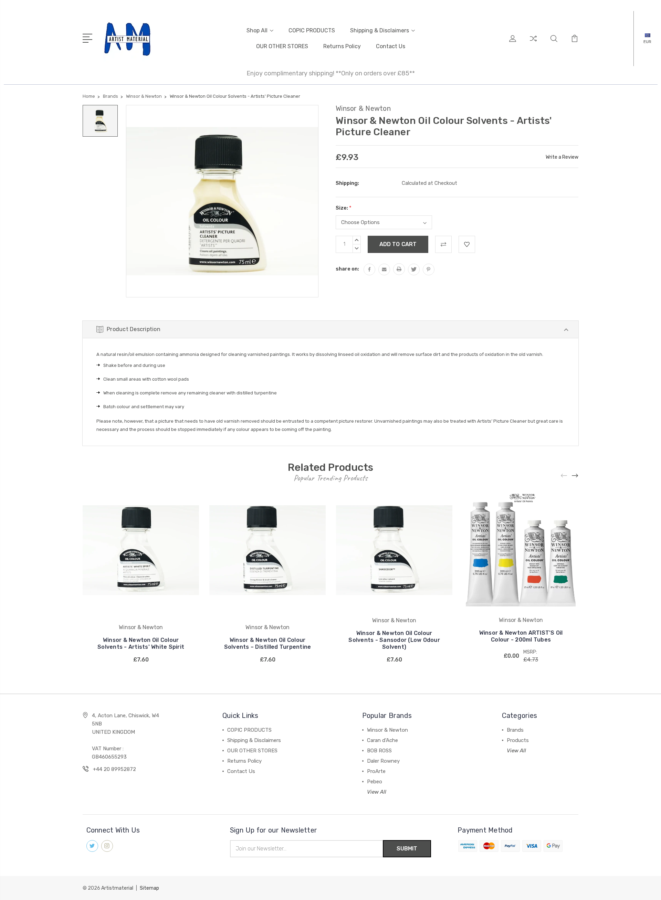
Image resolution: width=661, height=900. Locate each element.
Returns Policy (342, 46)
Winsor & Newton (387, 730)
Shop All (256, 30)
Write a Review (562, 157)
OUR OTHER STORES (282, 46)
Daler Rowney (383, 761)
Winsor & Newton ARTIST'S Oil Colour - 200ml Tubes (521, 636)
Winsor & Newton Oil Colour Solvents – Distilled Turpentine (267, 643)
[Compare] (533, 43)
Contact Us (390, 46)
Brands (515, 730)
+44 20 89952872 (114, 769)
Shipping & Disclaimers (379, 30)
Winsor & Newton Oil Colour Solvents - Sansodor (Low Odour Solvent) (394, 640)
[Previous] (564, 475)
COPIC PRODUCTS (311, 30)
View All (376, 792)
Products (518, 740)
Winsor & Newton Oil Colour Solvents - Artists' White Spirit (140, 643)
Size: (344, 208)
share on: (347, 269)
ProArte (376, 771)
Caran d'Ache (382, 740)
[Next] (575, 475)
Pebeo (374, 782)
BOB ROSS (379, 751)
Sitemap (149, 888)
